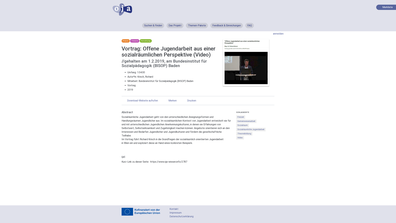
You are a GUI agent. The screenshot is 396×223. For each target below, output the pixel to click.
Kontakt (174, 209)
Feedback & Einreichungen (226, 25)
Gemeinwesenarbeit (246, 121)
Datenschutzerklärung (182, 216)
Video (240, 137)
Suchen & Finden (153, 25)
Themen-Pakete (197, 25)
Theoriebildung (244, 133)
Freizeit (240, 117)
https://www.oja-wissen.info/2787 (168, 161)
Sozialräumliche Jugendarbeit (250, 129)
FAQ (249, 25)
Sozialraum (242, 125)
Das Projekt (175, 25)
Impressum (176, 212)
